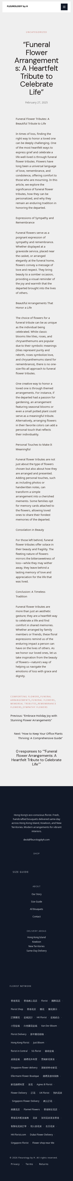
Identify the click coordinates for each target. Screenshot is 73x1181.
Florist (44, 1000)
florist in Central (19, 1051)
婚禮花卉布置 (30, 1059)
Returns (43, 1164)
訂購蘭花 (15, 1017)
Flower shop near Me (43, 1142)
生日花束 (50, 1126)
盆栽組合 (55, 1017)
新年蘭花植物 (37, 1034)
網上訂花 (47, 1101)
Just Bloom (38, 1042)
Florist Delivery (18, 1034)
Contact (37, 916)
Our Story (37, 894)
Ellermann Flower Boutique (25, 1076)
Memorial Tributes (23, 703)
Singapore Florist (19, 1142)
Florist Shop (17, 1009)
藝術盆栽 (49, 1051)
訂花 (33, 1092)
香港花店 (31, 1009)
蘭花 (42, 1009)
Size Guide (36, 901)
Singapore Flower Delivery (25, 1101)
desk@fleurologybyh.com (36, 839)
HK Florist (42, 1017)
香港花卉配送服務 (20, 1117)
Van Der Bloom (49, 1025)
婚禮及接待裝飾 (51, 1076)
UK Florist (44, 1092)
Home (15, 861)
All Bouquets (36, 909)
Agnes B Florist (44, 1084)
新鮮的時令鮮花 (49, 1067)
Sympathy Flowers (35, 707)
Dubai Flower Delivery (41, 1134)
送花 (30, 1084)
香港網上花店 (30, 1000)
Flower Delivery (19, 1092)
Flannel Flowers (32, 1109)
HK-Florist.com (18, 1134)
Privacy (15, 1164)
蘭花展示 (52, 1009)
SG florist (36, 1051)
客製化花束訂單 (19, 1126)
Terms (29, 1164)
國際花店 (55, 1000)
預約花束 (57, 1092)
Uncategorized (36, 32)
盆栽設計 (28, 1017)
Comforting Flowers (24, 696)
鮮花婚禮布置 (17, 1084)
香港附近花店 (50, 1109)
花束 (35, 1117)
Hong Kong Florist (20, 1042)
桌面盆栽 (15, 1059)
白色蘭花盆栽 (30, 1025)
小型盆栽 (15, 1025)
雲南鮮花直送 (48, 1059)
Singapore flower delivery (24, 1067)
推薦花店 (15, 1109)
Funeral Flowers (43, 700)
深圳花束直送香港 (50, 1117)
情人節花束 (36, 1126)
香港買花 (15, 1000)
